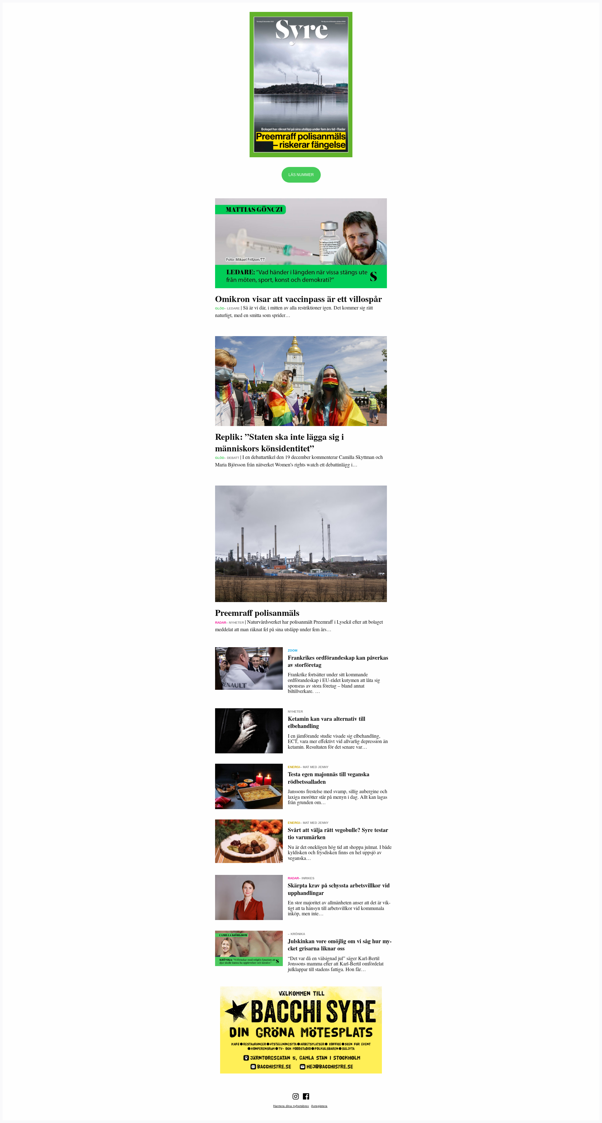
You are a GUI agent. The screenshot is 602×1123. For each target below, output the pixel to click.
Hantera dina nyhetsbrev (291, 1106)
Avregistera (319, 1106)
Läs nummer (301, 175)
